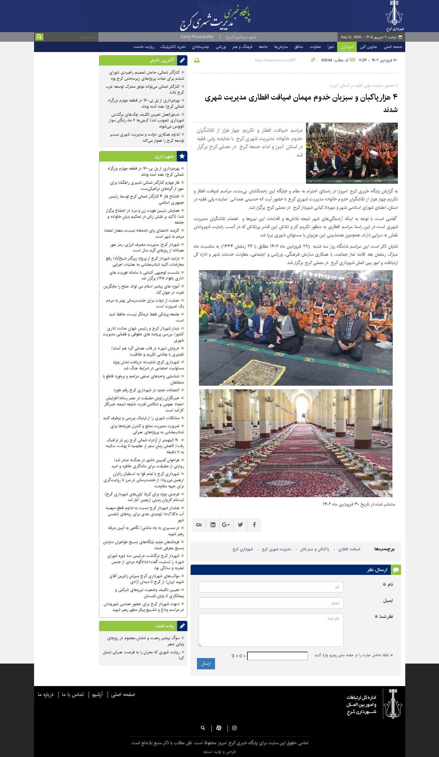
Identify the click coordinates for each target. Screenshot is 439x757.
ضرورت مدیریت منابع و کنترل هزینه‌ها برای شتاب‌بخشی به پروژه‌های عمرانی (147, 429)
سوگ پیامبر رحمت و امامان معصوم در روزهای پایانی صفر (145, 641)
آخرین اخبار (162, 60)
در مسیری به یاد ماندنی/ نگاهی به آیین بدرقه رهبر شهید (146, 530)
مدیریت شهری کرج (276, 549)
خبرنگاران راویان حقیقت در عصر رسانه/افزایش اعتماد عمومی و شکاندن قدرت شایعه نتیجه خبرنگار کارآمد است (144, 404)
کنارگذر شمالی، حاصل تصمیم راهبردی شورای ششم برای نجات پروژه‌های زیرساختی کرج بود (146, 75)
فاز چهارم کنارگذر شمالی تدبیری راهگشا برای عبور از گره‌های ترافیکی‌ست (147, 185)
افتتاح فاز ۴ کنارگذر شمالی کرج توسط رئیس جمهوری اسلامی (146, 199)
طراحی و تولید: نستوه (219, 752)
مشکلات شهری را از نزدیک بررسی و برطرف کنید (141, 418)
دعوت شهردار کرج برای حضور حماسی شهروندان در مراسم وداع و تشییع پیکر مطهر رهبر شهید (144, 607)
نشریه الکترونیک (172, 47)
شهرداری (347, 47)
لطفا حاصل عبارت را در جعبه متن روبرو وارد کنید (354, 655)
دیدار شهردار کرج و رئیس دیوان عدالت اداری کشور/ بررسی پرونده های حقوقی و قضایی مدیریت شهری (143, 334)
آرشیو (97, 694)
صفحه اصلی (393, 47)
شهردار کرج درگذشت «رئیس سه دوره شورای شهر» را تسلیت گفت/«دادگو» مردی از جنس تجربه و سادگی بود (145, 561)
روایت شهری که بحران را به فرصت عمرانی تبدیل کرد (143, 655)
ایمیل (388, 600)
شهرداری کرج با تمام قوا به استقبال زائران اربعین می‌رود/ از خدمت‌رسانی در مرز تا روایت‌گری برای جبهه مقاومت (143, 480)
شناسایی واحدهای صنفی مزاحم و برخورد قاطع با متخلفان (143, 379)
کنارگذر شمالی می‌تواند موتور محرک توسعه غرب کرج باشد (145, 89)
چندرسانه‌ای (200, 47)
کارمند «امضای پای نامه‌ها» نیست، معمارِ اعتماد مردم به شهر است (144, 233)
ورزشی (221, 47)
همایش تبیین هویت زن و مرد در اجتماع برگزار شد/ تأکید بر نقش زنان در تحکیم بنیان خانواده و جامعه (145, 216)
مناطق (298, 47)
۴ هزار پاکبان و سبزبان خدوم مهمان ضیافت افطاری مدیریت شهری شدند (301, 103)
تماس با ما (73, 694)
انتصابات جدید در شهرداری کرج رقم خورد (146, 390)
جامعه (263, 47)
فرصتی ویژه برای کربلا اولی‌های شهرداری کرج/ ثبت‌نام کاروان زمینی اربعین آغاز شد (144, 497)
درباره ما (45, 694)
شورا (330, 47)
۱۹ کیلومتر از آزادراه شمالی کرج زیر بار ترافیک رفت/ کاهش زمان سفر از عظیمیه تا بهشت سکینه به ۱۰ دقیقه (145, 446)
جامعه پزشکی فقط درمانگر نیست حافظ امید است (146, 317)
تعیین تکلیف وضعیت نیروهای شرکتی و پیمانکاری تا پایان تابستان (149, 592)
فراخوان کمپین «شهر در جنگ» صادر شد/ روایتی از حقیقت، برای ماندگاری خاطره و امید (148, 463)
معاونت (315, 47)
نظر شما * (384, 616)
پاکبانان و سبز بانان (314, 549)
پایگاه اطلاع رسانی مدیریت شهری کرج (231, 16)
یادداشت (165, 626)
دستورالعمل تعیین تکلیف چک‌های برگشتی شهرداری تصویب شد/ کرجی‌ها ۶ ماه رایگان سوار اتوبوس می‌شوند (146, 120)
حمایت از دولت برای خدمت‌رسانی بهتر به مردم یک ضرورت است (145, 303)
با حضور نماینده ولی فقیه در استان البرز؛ (364, 85)
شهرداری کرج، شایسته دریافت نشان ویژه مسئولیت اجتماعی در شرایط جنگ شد (148, 365)
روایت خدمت (144, 47)
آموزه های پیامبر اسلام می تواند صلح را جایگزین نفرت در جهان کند (143, 289)
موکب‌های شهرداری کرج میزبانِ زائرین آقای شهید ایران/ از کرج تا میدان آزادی (146, 579)
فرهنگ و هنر (242, 47)
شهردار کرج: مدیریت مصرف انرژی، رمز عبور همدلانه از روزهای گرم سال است (147, 247)
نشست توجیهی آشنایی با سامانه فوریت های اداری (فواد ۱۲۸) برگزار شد (146, 275)
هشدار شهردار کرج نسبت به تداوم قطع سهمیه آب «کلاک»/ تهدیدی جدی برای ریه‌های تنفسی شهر (145, 514)
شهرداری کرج (243, 549)
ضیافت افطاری (349, 549)
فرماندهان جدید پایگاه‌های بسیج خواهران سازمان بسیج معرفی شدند (143, 545)
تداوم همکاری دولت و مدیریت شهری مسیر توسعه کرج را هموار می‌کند (147, 137)
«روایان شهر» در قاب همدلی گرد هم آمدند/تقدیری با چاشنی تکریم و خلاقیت (147, 351)
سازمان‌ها (281, 47)
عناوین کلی (368, 47)
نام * (388, 584)
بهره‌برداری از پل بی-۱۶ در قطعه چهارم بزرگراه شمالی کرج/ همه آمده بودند (146, 103)
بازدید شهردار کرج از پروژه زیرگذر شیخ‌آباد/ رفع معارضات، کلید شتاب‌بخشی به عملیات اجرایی (145, 261)
